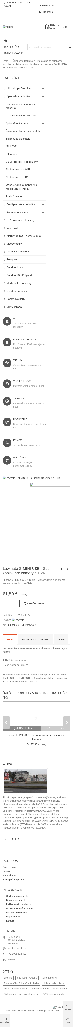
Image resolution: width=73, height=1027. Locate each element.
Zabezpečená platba (13, 879)
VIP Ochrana (14, 306)
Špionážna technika (18, 96)
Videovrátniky (14, 243)
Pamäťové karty (16, 298)
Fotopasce (13, 259)
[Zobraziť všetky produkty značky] (18, 620)
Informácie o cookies (16, 912)
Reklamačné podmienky (18, 904)
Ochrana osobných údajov (19, 908)
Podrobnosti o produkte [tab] (35, 639)
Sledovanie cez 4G (17, 177)
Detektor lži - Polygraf (19, 275)
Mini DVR (11, 146)
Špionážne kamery (17, 123)
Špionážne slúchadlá (18, 138)
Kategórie (13, 47)
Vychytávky (13, 227)
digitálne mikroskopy (53, 983)
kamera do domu (40, 988)
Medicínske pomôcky (19, 283)
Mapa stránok (10, 875)
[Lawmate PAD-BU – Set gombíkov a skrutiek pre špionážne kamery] (61, 569)
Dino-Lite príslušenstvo (16, 988)
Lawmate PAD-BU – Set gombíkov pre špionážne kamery (36, 736)
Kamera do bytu (50, 978)
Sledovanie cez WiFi (18, 169)
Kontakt (6, 871)
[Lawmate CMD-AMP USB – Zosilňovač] (67, 569)
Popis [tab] (10, 639)
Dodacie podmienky (16, 900)
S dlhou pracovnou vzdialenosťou (21, 994)
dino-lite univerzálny (27, 978)
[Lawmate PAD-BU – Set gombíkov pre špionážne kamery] (36, 715)
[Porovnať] (63, 728)
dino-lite (8, 978)
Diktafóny (11, 154)
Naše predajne (10, 867)
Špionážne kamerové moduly (23, 130)
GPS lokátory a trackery (21, 220)
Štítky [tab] (61, 639)
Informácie (13, 53)
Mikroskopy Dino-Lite (19, 88)
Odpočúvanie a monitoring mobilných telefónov (21, 186)
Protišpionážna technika (21, 204)
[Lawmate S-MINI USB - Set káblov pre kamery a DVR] (31, 478)
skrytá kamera (60, 988)
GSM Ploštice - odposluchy (22, 161)
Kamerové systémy (18, 212)
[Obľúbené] (48, 728)
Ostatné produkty (17, 290)
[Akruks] (23, 27)
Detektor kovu (15, 267)
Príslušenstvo (14, 196)
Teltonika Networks (18, 251)
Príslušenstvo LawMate (22, 115)
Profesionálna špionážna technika (20, 105)
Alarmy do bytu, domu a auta (24, 235)
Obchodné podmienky (17, 896)
